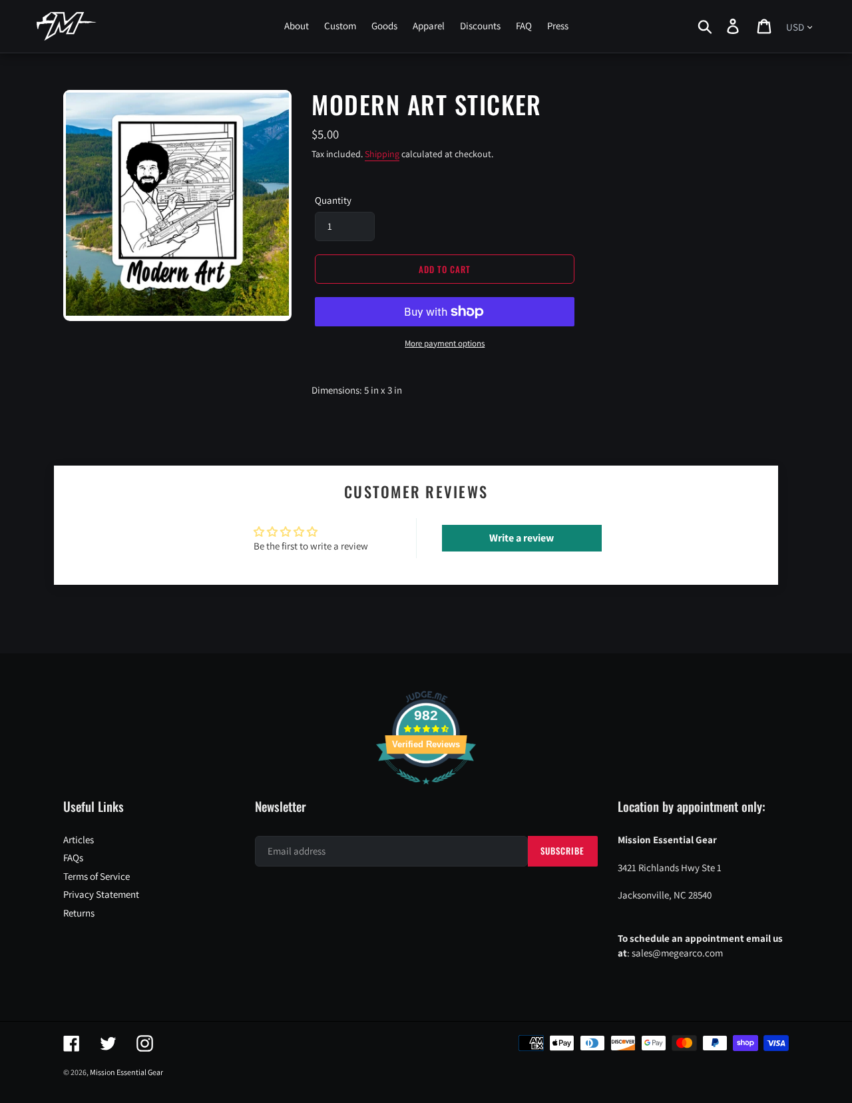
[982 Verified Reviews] (426, 791)
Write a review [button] (521, 538)
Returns (79, 913)
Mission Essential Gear (126, 1072)
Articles (78, 839)
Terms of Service (96, 876)
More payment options (445, 343)
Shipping (382, 154)
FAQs (73, 857)
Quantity (333, 200)
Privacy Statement (101, 894)
